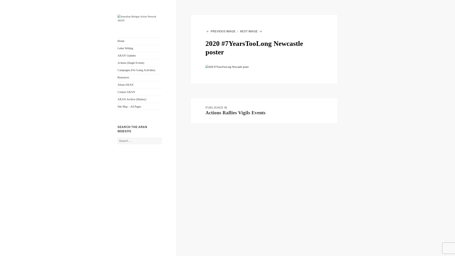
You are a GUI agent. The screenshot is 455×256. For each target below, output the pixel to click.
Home (120, 40)
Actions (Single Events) (130, 62)
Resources (123, 77)
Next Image (249, 31)
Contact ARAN (126, 92)
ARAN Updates (126, 55)
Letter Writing (125, 48)
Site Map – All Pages (129, 106)
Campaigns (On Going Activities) (136, 70)
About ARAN (125, 84)
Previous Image (223, 31)
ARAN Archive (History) (131, 99)
